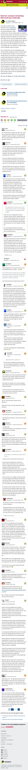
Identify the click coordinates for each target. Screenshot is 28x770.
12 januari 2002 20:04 (18, 286)
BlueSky (5, 750)
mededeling (13, 27)
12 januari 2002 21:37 (18, 311)
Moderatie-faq (13, 117)
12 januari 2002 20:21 (10, 398)
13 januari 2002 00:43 (18, 236)
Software (3, 111)
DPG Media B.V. (18, 765)
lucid (6, 128)
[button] (2, 1)
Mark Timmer (11, 21)
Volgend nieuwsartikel (20, 84)
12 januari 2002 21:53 (17, 176)
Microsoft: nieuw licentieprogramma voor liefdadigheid (17, 101)
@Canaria (8, 451)
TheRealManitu (9, 689)
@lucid (7, 144)
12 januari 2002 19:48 (15, 372)
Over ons (8, 735)
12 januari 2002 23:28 (18, 203)
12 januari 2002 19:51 (10, 690)
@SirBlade (9, 203)
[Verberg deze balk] (26, 5)
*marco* (9, 324)
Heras (9, 76)
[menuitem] (20, 1)
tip (16, 76)
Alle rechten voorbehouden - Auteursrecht (11, 766)
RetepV (7, 600)
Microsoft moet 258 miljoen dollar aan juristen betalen (16, 93)
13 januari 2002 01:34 (16, 451)
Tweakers (3, 765)
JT (5, 674)
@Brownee (9, 176)
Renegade (9, 284)
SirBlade (9, 174)
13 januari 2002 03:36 (10, 584)
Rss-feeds (5, 756)
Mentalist (7, 543)
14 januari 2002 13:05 (10, 601)
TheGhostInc (10, 498)
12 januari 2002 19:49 (11, 676)
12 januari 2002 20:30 (17, 424)
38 (22, 22)
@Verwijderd (9, 286)
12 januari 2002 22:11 (10, 520)
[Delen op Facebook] (1, 80)
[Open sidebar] (27, 8)
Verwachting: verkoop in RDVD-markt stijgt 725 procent (13, 716)
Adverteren (4, 733)
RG (6, 519)
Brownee (8, 142)
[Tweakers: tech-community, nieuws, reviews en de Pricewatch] (8, 1)
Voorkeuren (9, 744)
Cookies (3, 744)
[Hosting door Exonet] (7, 727)
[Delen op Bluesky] (6, 80)
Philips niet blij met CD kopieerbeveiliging (12, 719)
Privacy (3, 742)
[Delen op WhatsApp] (9, 80)
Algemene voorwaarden (7, 740)
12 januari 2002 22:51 (14, 260)
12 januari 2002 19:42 (10, 130)
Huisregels (3, 738)
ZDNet (23, 76)
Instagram (5, 754)
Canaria (7, 433)
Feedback (7, 22)
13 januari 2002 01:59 (18, 500)
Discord (5, 758)
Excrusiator (8, 370)
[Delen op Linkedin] (4, 80)
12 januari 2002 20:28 (15, 144)
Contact (3, 735)
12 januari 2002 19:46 (15, 265)
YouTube (5, 752)
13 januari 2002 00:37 (10, 544)
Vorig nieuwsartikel (7, 84)
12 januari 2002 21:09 (10, 435)
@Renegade (10, 311)
